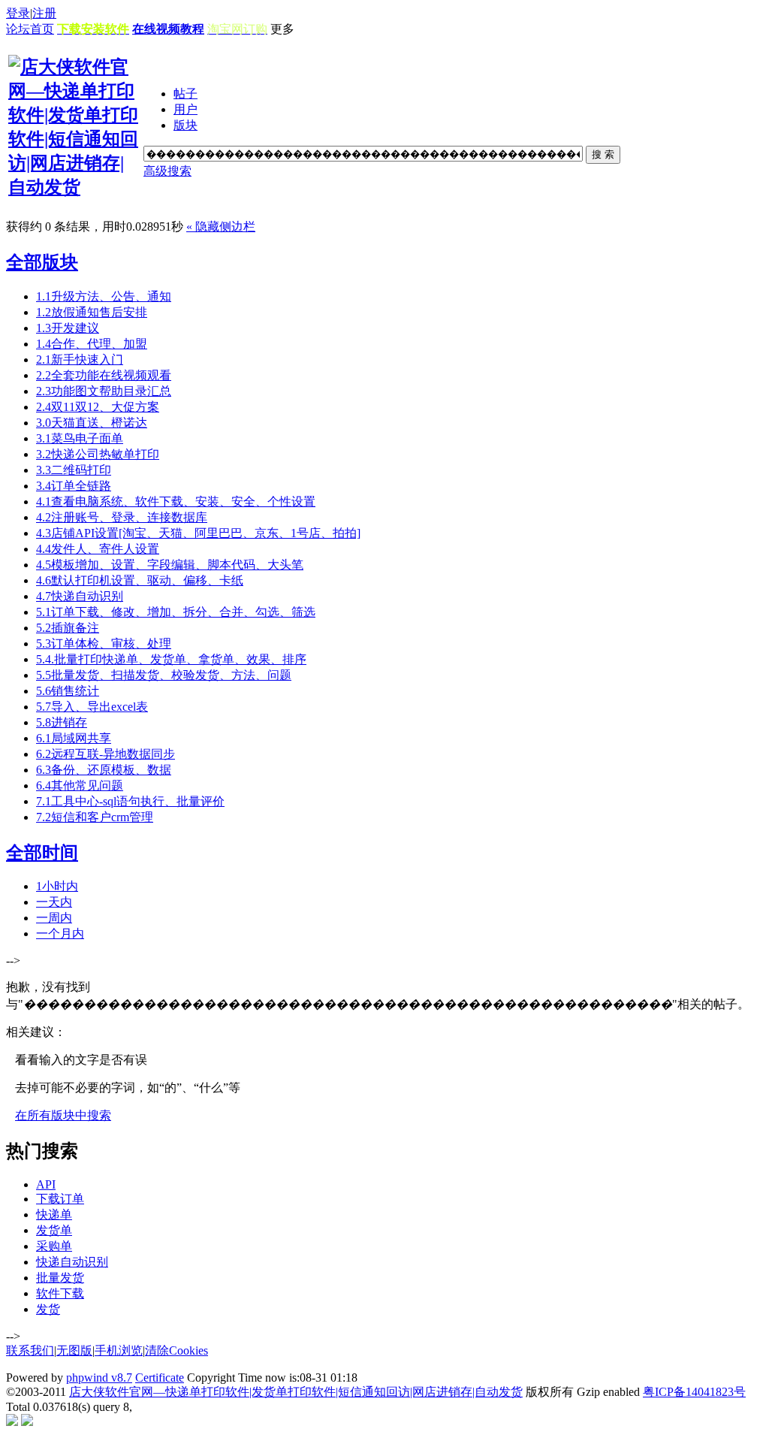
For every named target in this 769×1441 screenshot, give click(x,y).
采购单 (54, 1246)
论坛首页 (30, 29)
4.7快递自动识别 (79, 596)
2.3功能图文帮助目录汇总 (103, 391)
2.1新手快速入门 (79, 359)
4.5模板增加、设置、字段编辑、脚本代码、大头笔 (169, 564)
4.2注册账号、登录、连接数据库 (121, 517)
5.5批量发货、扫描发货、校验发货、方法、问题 (163, 675)
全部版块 (42, 262)
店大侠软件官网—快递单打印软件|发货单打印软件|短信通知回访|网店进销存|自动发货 (296, 1391)
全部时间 (42, 852)
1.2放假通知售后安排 (91, 312)
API (46, 1184)
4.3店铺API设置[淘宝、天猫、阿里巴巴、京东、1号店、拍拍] (198, 533)
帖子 (185, 93)
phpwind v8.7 (99, 1377)
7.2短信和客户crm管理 (94, 817)
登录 (18, 13)
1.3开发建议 (67, 328)
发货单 (54, 1230)
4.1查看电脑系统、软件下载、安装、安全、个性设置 (175, 501)
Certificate (159, 1377)
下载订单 (60, 1198)
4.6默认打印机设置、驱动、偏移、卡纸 (139, 580)
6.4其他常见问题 (79, 785)
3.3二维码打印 (73, 470)
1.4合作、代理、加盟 (91, 343)
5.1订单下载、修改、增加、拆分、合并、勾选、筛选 (175, 612)
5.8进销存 (61, 722)
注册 (44, 13)
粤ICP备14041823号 (694, 1391)
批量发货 (60, 1277)
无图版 (74, 1350)
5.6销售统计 (67, 690)
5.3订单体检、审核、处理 (103, 643)
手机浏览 (119, 1350)
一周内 (54, 917)
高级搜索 (167, 171)
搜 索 (603, 154)
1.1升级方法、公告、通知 (103, 296)
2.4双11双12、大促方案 (97, 406)
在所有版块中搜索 (63, 1115)
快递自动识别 (72, 1261)
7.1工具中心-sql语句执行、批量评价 (130, 801)
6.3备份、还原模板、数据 (103, 769)
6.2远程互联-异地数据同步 (105, 754)
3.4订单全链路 (73, 485)
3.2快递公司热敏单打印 (97, 454)
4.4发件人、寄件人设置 (97, 548)
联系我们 (30, 1350)
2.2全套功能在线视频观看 (103, 375)
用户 (185, 109)
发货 (48, 1309)
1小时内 (57, 886)
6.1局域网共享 (73, 738)
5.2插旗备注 (67, 627)
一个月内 (60, 933)
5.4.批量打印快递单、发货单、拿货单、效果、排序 (171, 659)
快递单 (54, 1214)
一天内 (54, 902)
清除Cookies (176, 1350)
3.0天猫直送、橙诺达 (91, 422)
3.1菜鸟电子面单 (79, 438)
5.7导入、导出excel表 (92, 706)
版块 (185, 125)
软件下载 (60, 1293)
